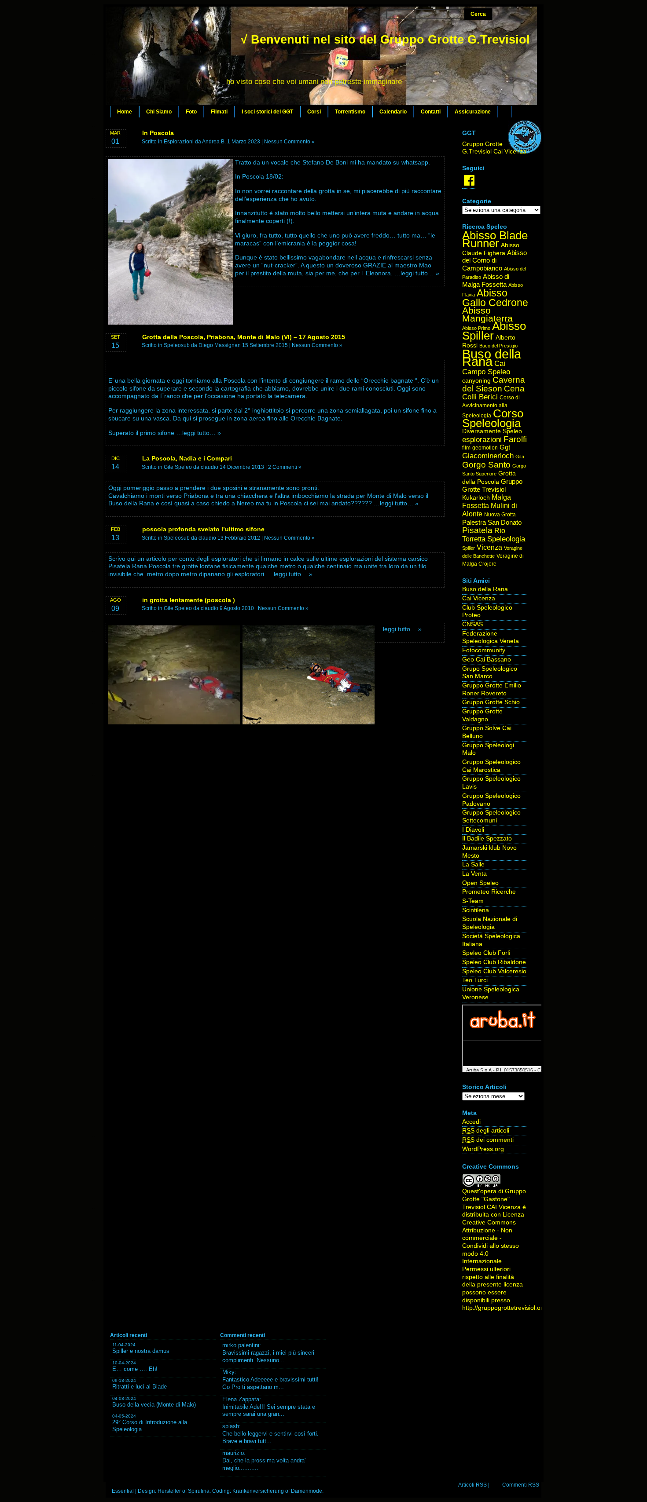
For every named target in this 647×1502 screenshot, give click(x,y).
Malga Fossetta (486, 501)
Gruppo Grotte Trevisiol (492, 485)
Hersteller (169, 1491)
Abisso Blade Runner (495, 239)
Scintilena (475, 910)
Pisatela (477, 530)
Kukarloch (476, 497)
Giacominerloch (488, 456)
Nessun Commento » (289, 141)
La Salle (473, 864)
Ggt (505, 447)
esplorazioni (482, 439)
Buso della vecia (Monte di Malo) (154, 1404)
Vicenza (489, 547)
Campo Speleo (486, 372)
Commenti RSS (520, 1484)
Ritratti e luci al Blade (139, 1386)
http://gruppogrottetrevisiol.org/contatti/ (516, 1308)
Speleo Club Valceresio (494, 971)
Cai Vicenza (478, 598)
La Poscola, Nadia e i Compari (187, 458)
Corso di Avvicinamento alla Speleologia (491, 406)
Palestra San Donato (492, 522)
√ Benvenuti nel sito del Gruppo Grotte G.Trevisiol (385, 39)
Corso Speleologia (492, 418)
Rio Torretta (483, 535)
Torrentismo (350, 112)
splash (230, 1426)
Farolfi (515, 439)
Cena (514, 388)
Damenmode (306, 1491)
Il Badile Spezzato (487, 838)
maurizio (233, 1453)
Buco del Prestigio (498, 345)
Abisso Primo (476, 328)
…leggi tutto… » (416, 273)
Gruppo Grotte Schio (491, 702)
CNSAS (472, 624)
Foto (191, 112)
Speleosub (177, 345)
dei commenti (488, 1140)
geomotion (485, 448)
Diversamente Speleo (492, 431)
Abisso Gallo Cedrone (495, 297)
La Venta (474, 873)
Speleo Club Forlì (486, 953)
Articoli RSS (472, 1484)
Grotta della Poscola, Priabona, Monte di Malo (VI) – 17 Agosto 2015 (243, 336)
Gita (519, 456)
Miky (228, 1372)
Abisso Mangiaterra (487, 314)
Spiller (468, 548)
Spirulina (199, 1491)
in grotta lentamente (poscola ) (188, 599)
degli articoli (485, 1130)
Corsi (314, 112)
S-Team (473, 901)
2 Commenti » (284, 467)
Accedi (471, 1121)
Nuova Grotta (500, 515)
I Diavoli (473, 829)
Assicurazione (473, 112)
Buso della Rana (491, 358)
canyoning (476, 380)
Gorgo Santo (486, 464)
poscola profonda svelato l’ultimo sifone (203, 529)
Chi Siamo (159, 112)
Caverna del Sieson (493, 384)
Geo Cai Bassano (486, 659)
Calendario (393, 112)
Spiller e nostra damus (140, 1351)
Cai (499, 363)
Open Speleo (480, 883)
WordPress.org (483, 1149)
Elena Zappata (240, 1399)
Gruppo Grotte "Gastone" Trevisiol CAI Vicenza (494, 1199)
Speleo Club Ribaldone (494, 962)
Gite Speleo (178, 467)
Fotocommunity (483, 650)
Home (124, 112)
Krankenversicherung (258, 1491)
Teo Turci (475, 980)
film (466, 448)
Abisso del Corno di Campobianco (494, 260)
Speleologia (506, 538)
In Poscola (158, 132)
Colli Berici (480, 397)
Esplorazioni (179, 141)
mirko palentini (240, 1345)
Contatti (431, 112)
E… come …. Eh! (135, 1369)
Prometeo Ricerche (489, 891)
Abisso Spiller (494, 331)
